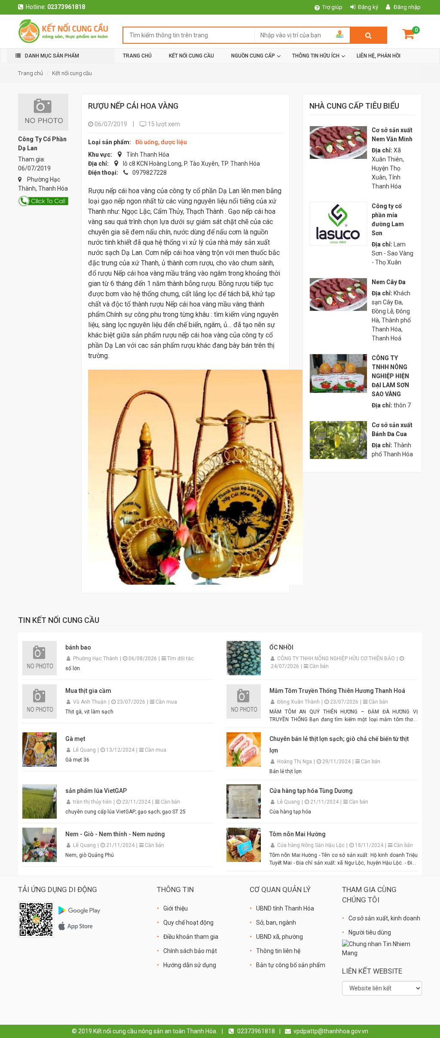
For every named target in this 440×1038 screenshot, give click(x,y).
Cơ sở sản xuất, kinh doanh (384, 918)
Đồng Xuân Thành (299, 702)
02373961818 (66, 6)
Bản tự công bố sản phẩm (290, 965)
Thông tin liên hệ (278, 950)
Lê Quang (85, 750)
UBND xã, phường (279, 936)
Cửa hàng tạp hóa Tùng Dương (311, 790)
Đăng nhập (407, 7)
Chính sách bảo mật (190, 950)
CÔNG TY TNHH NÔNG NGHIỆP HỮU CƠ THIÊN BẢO (336, 659)
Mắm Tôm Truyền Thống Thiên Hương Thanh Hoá (337, 690)
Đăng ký (368, 7)
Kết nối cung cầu (72, 73)
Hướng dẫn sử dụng (189, 965)
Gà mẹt (75, 738)
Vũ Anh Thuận (90, 702)
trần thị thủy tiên (93, 802)
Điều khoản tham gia (190, 936)
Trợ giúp (332, 7)
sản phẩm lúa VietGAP (96, 790)
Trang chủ (30, 73)
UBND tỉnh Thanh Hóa (285, 908)
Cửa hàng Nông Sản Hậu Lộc (311, 845)
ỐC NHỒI (281, 647)
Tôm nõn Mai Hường (297, 834)
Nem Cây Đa (389, 282)
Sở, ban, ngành (276, 922)
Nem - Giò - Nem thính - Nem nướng (115, 834)
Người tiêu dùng (369, 932)
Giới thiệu (175, 908)
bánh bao (78, 647)
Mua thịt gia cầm (88, 690)
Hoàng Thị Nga (295, 762)
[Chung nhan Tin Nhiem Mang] (382, 948)
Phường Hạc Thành (96, 659)
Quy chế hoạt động (188, 922)
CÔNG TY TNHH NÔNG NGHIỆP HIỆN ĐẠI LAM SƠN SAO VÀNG (390, 376)
